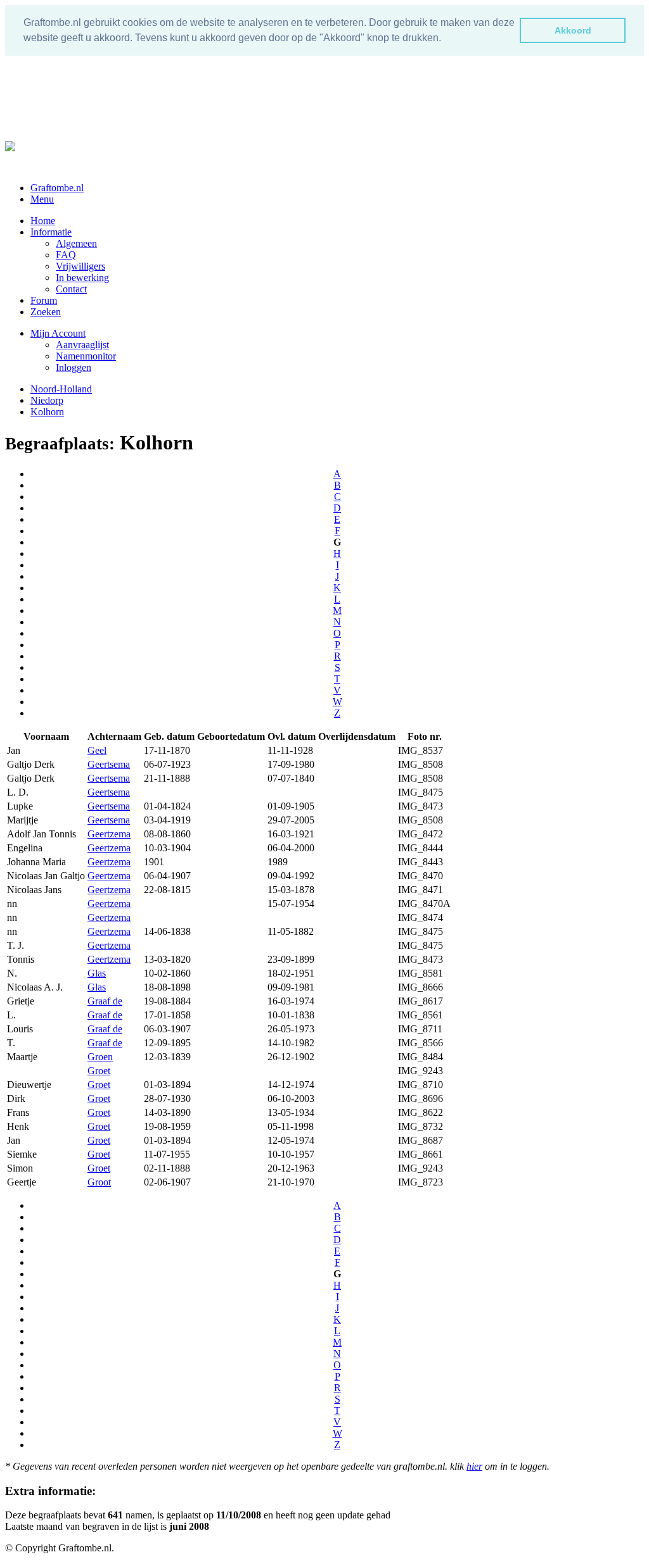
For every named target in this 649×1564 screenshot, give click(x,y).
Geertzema (109, 834)
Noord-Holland (61, 389)
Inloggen (73, 367)
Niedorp (46, 400)
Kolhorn (47, 411)
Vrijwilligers (80, 266)
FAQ (66, 254)
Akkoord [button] (573, 30)
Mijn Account (58, 333)
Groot (99, 1182)
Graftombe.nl (57, 187)
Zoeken (45, 311)
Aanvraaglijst (82, 344)
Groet (98, 1070)
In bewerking (82, 277)
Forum (43, 300)
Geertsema (108, 764)
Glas (96, 973)
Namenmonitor (86, 356)
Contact (71, 289)
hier (474, 1466)
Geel (96, 750)
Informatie (51, 232)
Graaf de (104, 1001)
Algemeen (76, 243)
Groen (100, 1056)
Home (42, 220)
